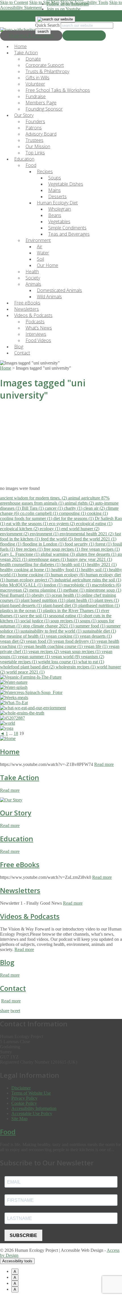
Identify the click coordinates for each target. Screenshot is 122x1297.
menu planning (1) (46, 590)
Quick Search (47, 25)
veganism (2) (92, 656)
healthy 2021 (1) (102, 564)
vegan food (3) (39, 641)
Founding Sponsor (44, 109)
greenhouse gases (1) (47, 559)
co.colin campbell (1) (39, 513)
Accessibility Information (33, 1108)
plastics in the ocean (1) (21, 610)
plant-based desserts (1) (21, 605)
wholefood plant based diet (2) (28, 666)
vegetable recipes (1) (19, 661)
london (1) (54, 585)
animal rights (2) (80, 503)
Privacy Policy (24, 1098)
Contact (22, 353)
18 (16, 733)
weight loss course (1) (58, 661)
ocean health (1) (66, 595)
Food (31, 165)
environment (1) (45, 533)
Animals (33, 284)
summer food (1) (90, 625)
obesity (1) (41, 595)
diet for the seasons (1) (74, 518)
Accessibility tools (17, 1261)
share (4, 1010)
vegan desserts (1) (96, 636)
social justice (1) (35, 620)
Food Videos (38, 340)
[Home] (8, 738)
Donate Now (84, 35)
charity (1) (73, 508)
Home (10, 751)
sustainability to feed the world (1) (51, 631)
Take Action (19, 777)
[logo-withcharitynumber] (24, 29)
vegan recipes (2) (44, 651)
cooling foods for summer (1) (26, 518)
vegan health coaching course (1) (54, 646)
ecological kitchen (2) (20, 528)
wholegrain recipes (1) (76, 666)
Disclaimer (21, 1087)
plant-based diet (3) (60, 605)
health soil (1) (74, 564)
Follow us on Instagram (68, 3)
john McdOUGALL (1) (22, 585)
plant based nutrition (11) (43, 600)
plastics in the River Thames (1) (72, 610)
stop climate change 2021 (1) (49, 625)
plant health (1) (80, 600)
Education (16, 838)
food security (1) (80, 544)
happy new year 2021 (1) (89, 559)
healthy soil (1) (95, 569)
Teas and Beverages (69, 234)
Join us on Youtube (64, 9)
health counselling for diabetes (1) (31, 564)
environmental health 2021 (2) (87, 533)
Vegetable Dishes (65, 184)
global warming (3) (58, 554)
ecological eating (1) (94, 523)
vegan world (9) (66, 656)
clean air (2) (94, 508)
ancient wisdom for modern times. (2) (34, 498)
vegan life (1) (96, 646)
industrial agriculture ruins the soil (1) (87, 579)
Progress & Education (31, 35)
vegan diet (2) (13, 641)
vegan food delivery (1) (74, 641)
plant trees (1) (106, 600)
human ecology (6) (68, 574)
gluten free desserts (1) (96, 554)
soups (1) (89, 620)
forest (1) (104, 544)
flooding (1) (11, 544)
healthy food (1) (66, 569)
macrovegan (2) (14, 590)
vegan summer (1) (34, 656)
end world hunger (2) (80, 528)
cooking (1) (97, 513)
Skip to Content (14, 2)
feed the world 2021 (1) (95, 538)
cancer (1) (54, 508)
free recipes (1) (30, 549)
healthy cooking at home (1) (25, 569)
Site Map (19, 1118)
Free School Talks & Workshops (58, 90)
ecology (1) (50, 528)
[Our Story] (11, 799)
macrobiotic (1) (78, 585)
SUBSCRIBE (23, 1235)
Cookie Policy (24, 1103)
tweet (15, 1010)
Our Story (15, 812)
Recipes (45, 171)
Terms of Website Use (31, 1093)
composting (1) (73, 513)
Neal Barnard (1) (15, 595)
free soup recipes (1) (62, 549)
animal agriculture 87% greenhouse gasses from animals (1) (55, 500)
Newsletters (20, 890)
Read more (104, 764)
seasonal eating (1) (66, 615)
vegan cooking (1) (63, 636)
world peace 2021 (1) (25, 672)
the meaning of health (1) (23, 636)
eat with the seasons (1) (27, 523)
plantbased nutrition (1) (99, 605)
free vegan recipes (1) (100, 549)
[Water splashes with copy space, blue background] (14, 687)
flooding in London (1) (43, 544)
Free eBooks (19, 864)
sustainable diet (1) (99, 631)
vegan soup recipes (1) (81, 651)
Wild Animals (49, 296)
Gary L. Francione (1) (20, 554)
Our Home (47, 265)
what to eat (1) (91, 661)
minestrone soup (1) (103, 590)
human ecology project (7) (30, 579)
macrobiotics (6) (106, 585)
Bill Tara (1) (33, 508)
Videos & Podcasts (30, 916)
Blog (7, 962)
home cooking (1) (34, 574)
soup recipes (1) (65, 620)
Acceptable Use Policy (31, 1113)
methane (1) (74, 590)
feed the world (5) (57, 538)
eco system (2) (62, 523)
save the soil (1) (34, 615)
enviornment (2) (15, 533)
